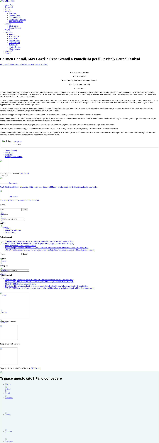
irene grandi (9, 152)
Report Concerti (15, 28)
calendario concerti (27, 65)
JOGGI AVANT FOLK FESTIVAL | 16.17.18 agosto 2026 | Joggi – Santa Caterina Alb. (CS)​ (39, 244)
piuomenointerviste (16, 22)
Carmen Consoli (11, 150)
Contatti (7, 53)
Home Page (9, 5)
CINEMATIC (14, 36)
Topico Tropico (15, 47)
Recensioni (9, 7)
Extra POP (13, 38)
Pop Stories (9, 32)
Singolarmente (14, 15)
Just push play (14, 43)
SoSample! (13, 45)
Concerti (8, 24)
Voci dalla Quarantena (17, 20)
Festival (37, 65)
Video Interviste (15, 18)
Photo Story (13, 26)
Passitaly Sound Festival (13, 157)
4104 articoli (24, 173)
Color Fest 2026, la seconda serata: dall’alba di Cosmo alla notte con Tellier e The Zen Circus (39, 241)
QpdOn (12, 34)
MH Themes (35, 368)
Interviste (8, 11)
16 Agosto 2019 (6, 65)
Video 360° (9, 51)
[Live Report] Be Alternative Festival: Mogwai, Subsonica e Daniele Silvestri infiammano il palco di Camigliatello (46, 248)
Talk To (7, 30)
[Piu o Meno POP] (7, 1)
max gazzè (8, 155)
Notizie (7, 9)
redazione (15, 65)
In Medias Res (14, 41)
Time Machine (14, 49)
